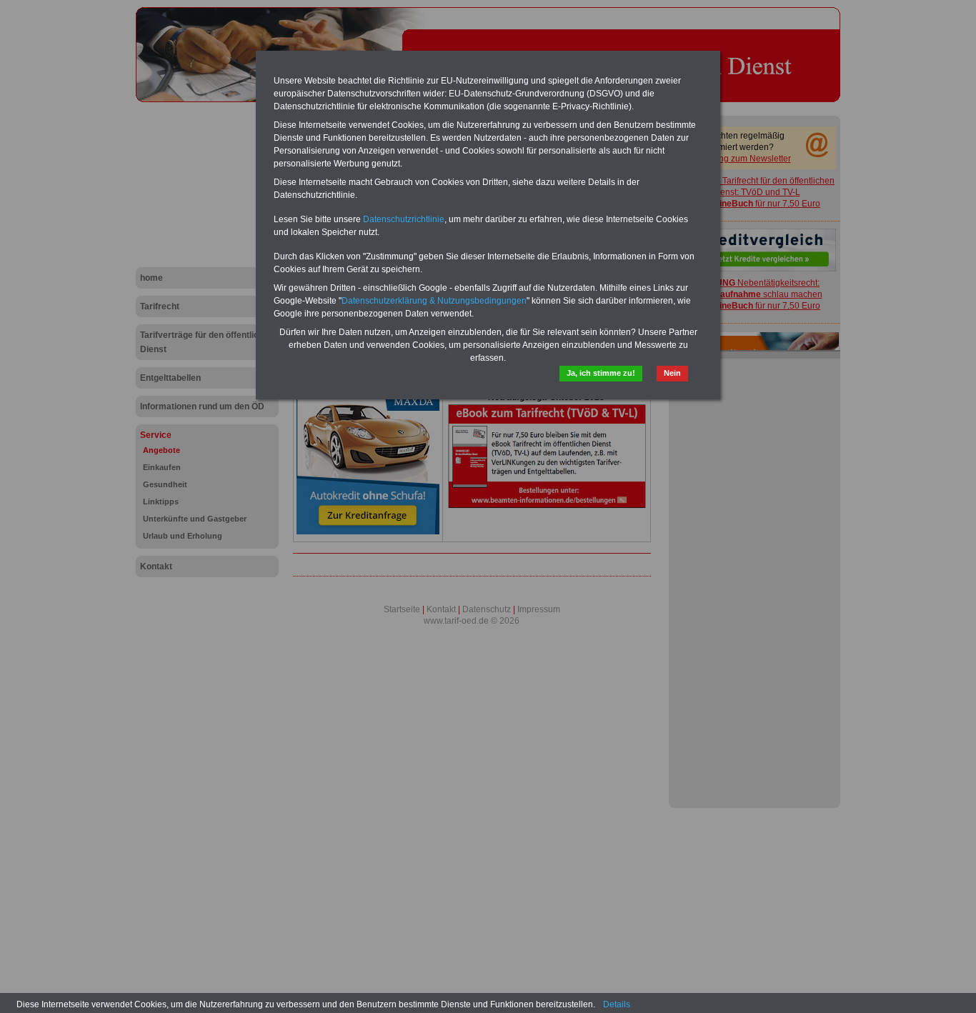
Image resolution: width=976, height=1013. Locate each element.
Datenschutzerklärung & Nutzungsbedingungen (434, 301)
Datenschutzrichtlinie (403, 219)
